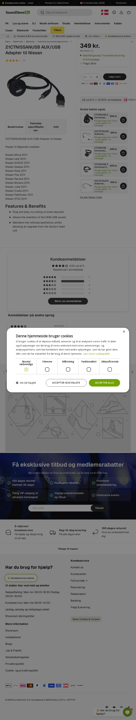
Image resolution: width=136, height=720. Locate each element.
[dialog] (68, 360)
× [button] (124, 331)
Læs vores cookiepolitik (96, 353)
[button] (26, 383)
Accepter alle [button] (104, 382)
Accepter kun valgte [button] (66, 382)
